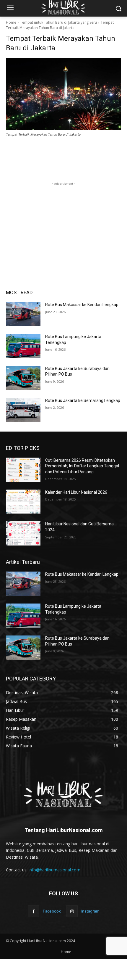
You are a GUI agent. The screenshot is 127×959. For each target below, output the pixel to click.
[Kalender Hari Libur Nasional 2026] (23, 502)
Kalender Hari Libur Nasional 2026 (76, 492)
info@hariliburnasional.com (54, 870)
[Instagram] (72, 911)
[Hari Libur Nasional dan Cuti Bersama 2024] (23, 533)
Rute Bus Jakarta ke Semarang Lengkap (82, 400)
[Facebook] (33, 911)
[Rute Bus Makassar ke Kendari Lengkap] (23, 314)
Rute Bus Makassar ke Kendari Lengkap (81, 304)
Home (11, 22)
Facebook (52, 911)
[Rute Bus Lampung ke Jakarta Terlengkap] (23, 346)
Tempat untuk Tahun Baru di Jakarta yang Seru (58, 22)
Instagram (90, 911)
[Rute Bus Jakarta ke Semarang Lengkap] (23, 410)
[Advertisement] (63, 224)
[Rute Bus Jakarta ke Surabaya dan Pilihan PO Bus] (23, 378)
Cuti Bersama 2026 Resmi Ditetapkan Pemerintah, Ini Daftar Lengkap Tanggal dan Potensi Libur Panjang (82, 466)
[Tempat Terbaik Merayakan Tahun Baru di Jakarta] (63, 94)
